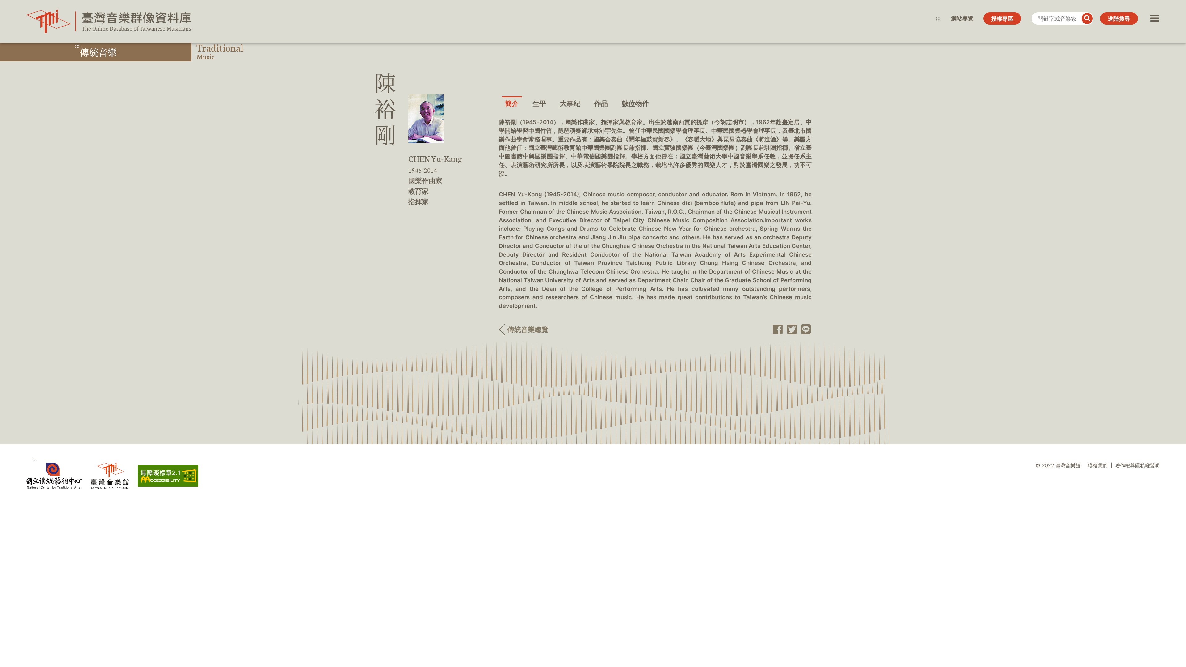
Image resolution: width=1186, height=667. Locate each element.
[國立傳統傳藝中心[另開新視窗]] (54, 476)
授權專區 (1002, 18)
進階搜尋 (1119, 18)
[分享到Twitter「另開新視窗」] (790, 329)
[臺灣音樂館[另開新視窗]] (110, 476)
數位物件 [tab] (635, 103)
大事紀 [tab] (570, 103)
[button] (1154, 18)
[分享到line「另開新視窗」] (804, 329)
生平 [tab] (539, 103)
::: (938, 18)
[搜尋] (1087, 18)
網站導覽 (962, 18)
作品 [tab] (601, 103)
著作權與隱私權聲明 (1137, 465)
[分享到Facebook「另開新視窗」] (776, 329)
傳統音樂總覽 (527, 329)
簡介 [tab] (512, 103)
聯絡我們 (1098, 465)
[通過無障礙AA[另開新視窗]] (168, 476)
